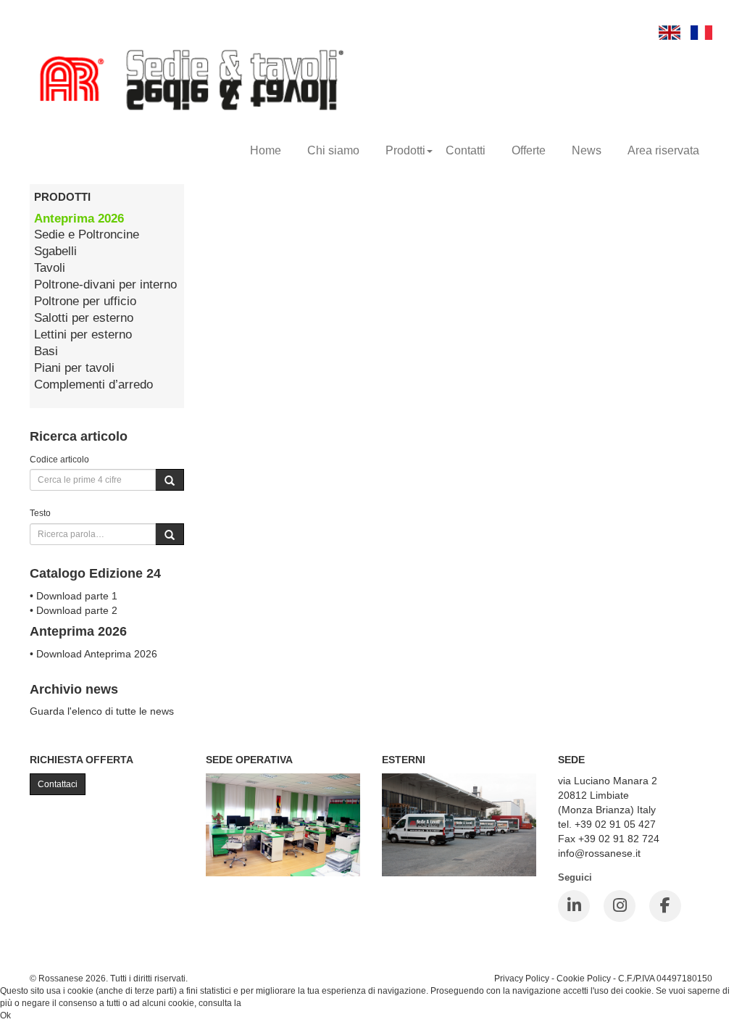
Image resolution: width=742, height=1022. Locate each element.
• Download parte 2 (73, 610)
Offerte (529, 150)
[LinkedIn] (574, 906)
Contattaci (58, 784)
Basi (46, 351)
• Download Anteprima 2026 (93, 654)
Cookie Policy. (271, 1003)
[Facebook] (665, 906)
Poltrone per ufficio (85, 301)
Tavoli (49, 268)
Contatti (465, 150)
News (586, 150)
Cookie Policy (583, 978)
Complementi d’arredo (93, 384)
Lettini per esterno (83, 334)
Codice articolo (59, 459)
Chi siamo (333, 150)
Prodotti (405, 150)
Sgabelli (55, 251)
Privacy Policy (521, 978)
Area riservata (663, 150)
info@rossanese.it (599, 853)
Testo (40, 513)
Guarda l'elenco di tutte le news (102, 711)
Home (265, 150)
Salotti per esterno (83, 318)
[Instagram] (619, 906)
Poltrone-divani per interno (105, 284)
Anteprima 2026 (79, 218)
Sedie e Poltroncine (86, 234)
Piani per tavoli (74, 368)
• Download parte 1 (73, 596)
